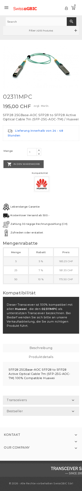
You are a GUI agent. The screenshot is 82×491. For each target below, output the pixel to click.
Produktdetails (41, 357)
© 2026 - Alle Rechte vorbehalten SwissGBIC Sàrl (41, 483)
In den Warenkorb (23, 164)
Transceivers (17, 400)
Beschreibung (41, 348)
